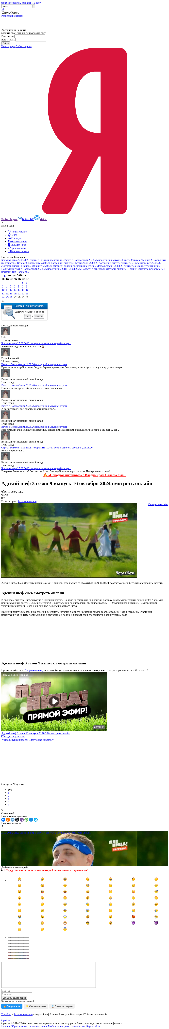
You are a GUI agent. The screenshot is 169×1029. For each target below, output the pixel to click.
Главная (5, 1026)
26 (11, 297)
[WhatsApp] (26, 820)
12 (11, 289)
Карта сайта (93, 1026)
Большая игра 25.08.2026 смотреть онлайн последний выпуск (36, 343)
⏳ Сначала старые (62, 1006)
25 (7, 297)
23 (27, 293)
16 (27, 289)
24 (3, 297)
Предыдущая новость (16, 739)
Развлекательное (27, 501)
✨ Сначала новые (36, 1006)
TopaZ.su (6, 1014)
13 (15, 289)
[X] (17, 820)
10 (3, 289)
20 (15, 293)
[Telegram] (13, 820)
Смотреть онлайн (158, 504)
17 (3, 293)
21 (19, 293)
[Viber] (22, 820)
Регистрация (8, 15)
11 (7, 289)
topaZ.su (5, 1020)
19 (11, 293)
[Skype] (36, 820)
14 (19, 289)
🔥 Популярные (11, 1006)
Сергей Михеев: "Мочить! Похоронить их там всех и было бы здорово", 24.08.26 (47, 447)
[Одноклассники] (8, 820)
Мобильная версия (58, 1026)
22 (23, 293)
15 (23, 289)
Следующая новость (40, 739)
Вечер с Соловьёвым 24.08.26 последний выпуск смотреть (34, 364)
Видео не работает (14, 736)
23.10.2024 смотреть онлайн (35, 733)
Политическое (78, 1026)
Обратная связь (19, 1026)
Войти (19, 15)
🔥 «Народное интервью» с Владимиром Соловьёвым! (84, 475)
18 (7, 293)
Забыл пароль (24, 46)
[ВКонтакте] (3, 820)
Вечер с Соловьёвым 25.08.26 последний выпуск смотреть (34, 385)
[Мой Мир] (31, 820)
